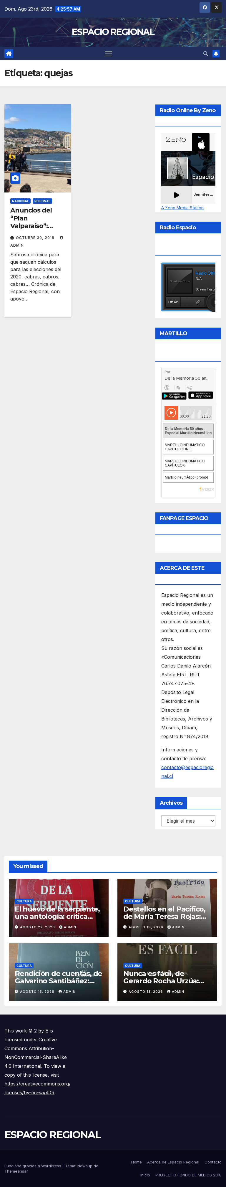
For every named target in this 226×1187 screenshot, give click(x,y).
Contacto (213, 1162)
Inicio (145, 1175)
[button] (205, 54)
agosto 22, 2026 (38, 927)
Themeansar (16, 1171)
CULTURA (24, 901)
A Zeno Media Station (182, 207)
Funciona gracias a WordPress (33, 1165)
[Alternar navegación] (108, 53)
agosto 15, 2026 (38, 992)
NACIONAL (20, 201)
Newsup (84, 1165)
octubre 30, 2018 (36, 237)
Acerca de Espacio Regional (173, 1162)
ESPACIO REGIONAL (113, 31)
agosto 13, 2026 (146, 992)
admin (70, 927)
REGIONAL (42, 201)
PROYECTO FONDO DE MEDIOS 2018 (188, 1175)
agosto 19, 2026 (146, 927)
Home (136, 1162)
